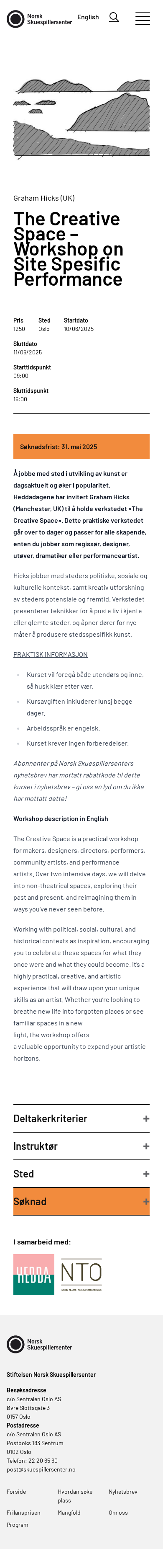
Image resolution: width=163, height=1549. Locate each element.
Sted (23, 1173)
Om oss (118, 1512)
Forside (16, 1491)
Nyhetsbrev (123, 1491)
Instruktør (35, 1146)
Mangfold (69, 1512)
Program (17, 1524)
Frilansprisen (24, 1512)
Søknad (29, 1201)
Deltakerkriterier (50, 1118)
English (88, 17)
